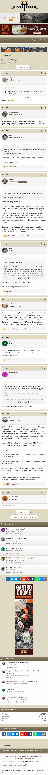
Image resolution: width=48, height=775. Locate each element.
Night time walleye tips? (15, 529)
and (11, 166)
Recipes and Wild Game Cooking (16, 702)
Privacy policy (24, 750)
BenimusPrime (10, 531)
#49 (45, 413)
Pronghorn (9, 694)
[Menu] (3, 40)
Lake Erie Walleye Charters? (16, 539)
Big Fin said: (8, 88)
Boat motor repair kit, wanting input (20, 558)
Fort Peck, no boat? (13, 568)
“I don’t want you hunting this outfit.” (18, 663)
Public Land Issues (11, 667)
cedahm (8, 541)
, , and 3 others (20, 236)
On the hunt (10, 689)
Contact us (5, 750)
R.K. (7, 570)
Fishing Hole (20, 531)
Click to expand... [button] (24, 278)
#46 (45, 299)
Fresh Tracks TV (34, 756)
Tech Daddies (24, 765)
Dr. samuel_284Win (12, 560)
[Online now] (7, 82)
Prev (20, 67)
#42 (45, 108)
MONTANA (9, 677)
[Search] (45, 40)
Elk (7, 686)
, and (17, 329)
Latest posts (9, 659)
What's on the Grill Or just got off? (17, 698)
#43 (45, 131)
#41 (45, 73)
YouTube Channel (29, 758)
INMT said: (7, 189)
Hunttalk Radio (23, 756)
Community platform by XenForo (21, 762)
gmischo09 (42, 721)
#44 (45, 175)
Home (36, 750)
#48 (45, 368)
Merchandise (18, 758)
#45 (45, 244)
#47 (45, 337)
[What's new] (41, 40)
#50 (45, 492)
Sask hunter (10, 550)
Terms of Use (14, 750)
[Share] (41, 73)
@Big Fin (5, 427)
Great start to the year (14, 548)
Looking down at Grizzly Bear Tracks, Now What (21, 681)
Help (31, 750)
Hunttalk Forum (11, 756)
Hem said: (7, 145)
